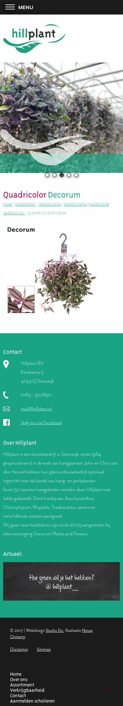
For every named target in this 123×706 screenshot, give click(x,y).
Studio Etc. (55, 630)
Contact (18, 695)
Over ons (18, 679)
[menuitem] (59, 674)
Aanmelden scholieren (32, 701)
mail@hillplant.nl (36, 409)
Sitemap (44, 649)
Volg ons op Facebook (41, 422)
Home (15, 674)
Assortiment (22, 685)
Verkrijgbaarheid (27, 690)
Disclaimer (19, 649)
